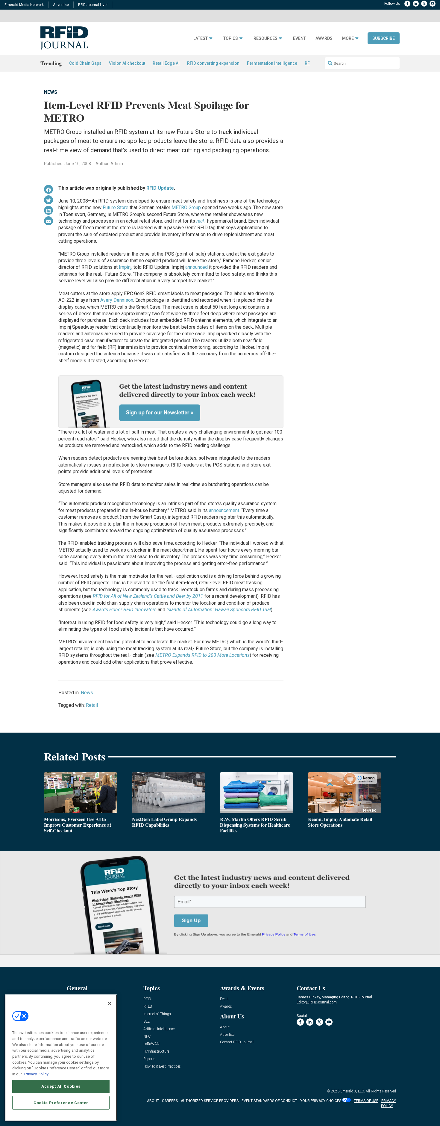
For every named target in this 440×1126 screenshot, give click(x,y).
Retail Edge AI (166, 63)
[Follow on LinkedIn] (416, 4)
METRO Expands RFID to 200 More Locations (202, 655)
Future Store (115, 207)
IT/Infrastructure (156, 1051)
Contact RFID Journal (237, 1042)
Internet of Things (157, 1014)
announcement (224, 510)
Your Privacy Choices (320, 1101)
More (348, 38)
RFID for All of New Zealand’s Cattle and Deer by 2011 (148, 596)
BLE (146, 1022)
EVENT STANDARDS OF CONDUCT (269, 1101)
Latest (200, 38)
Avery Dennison (116, 300)
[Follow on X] (424, 4)
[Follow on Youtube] (433, 4)
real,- (201, 221)
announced (196, 267)
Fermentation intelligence (272, 63)
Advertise (61, 5)
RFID (147, 999)
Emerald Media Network (24, 5)
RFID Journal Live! (92, 5)
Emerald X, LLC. (352, 1091)
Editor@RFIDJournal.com (317, 1002)
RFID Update (160, 188)
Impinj (125, 267)
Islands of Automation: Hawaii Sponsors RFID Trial (218, 609)
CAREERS (170, 1101)
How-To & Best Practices (162, 1066)
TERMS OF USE (366, 1101)
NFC (147, 1037)
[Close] (109, 1003)
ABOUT (153, 1101)
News (50, 92)
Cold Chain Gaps (85, 63)
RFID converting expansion (213, 63)
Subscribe (383, 38)
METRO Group (186, 207)
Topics (230, 38)
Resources (265, 38)
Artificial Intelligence (159, 1029)
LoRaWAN (151, 1044)
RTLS (147, 1007)
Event (299, 38)
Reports (149, 1059)
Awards (324, 38)
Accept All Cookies (61, 1086)
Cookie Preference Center (61, 1102)
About (225, 1027)
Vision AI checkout (127, 63)
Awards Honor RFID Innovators (124, 609)
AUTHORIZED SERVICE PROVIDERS (210, 1101)
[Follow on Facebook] (407, 4)
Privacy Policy (36, 1073)
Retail (92, 705)
